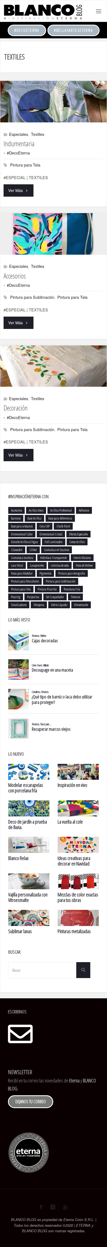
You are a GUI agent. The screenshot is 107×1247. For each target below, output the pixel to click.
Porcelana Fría (72, 589)
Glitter (33, 549)
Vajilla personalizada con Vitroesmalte (27, 897)
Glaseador (16, 549)
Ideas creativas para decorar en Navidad (74, 861)
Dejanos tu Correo (30, 1102)
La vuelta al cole (70, 821)
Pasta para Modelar (22, 573)
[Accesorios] (53, 233)
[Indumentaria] (53, 101)
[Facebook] (41, 1207)
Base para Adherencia (60, 518)
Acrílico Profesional (61, 510)
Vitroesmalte (81, 604)
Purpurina (33, 596)
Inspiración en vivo (72, 785)
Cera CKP (45, 526)
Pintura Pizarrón (47, 589)
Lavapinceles (37, 565)
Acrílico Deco (36, 510)
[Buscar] (83, 970)
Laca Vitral (17, 565)
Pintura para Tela (25, 165)
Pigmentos (45, 573)
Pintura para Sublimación (32, 297)
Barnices (16, 518)
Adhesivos (84, 510)
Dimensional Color (22, 534)
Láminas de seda (60, 565)
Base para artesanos (22, 526)
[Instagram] (52, 1207)
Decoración (16, 407)
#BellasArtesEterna (73, 30)
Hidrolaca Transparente (53, 557)
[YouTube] (65, 1207)
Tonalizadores (19, 604)
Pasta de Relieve (84, 565)
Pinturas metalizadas (74, 931)
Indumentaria (19, 143)
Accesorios (15, 275)
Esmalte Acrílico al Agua (24, 541)
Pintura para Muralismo (25, 581)
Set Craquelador (55, 596)
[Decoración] (53, 366)
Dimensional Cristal (51, 534)
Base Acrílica (34, 518)
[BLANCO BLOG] (42, 11)
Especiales (18, 134)
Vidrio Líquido (59, 604)
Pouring (15, 596)
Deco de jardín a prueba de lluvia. (27, 824)
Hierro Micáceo (82, 557)
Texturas (75, 596)
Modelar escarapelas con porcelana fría (25, 788)
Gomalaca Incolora (22, 557)
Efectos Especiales (78, 534)
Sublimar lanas (20, 931)
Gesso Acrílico (77, 541)
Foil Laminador (54, 541)
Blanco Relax (18, 858)
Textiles (37, 134)
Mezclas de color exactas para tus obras (78, 897)
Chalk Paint (63, 526)
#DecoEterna (27, 30)
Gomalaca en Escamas (56, 549)
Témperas (38, 604)
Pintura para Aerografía (71, 573)
